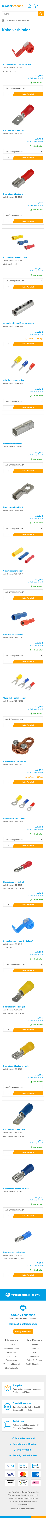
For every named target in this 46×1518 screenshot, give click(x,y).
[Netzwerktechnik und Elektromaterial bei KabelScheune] (12, 5)
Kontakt (11, 1344)
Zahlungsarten (11, 1360)
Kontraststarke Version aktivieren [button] (23, 1509)
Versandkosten (33, 1492)
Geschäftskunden (11, 1348)
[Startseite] (3, 20)
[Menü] (42, 6)
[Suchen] (41, 13)
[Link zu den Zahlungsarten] (23, 1475)
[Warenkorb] (36, 6)
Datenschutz (35, 1356)
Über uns (34, 1344)
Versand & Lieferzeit (11, 1364)
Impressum (34, 1348)
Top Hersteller (24, 1449)
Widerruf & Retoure (34, 1360)
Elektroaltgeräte (11, 1368)
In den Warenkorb (28, 94)
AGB (34, 1352)
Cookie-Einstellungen (34, 1364)
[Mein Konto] (29, 6)
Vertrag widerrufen (23, 1331)
